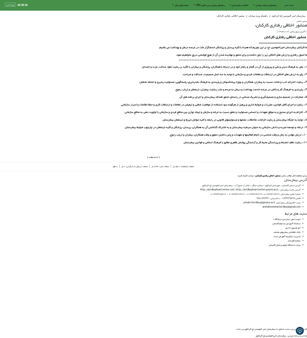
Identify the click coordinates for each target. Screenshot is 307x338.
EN (22, 5)
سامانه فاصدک (294, 241)
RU (26, 5)
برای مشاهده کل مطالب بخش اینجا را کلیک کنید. (272, 176)
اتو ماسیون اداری (293, 228)
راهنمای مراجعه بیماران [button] (266, 5)
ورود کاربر (10, 5)
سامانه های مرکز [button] (181, 5)
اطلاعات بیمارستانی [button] (240, 5)
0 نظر (115, 166)
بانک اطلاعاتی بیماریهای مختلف (287, 232)
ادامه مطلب (153, 157)
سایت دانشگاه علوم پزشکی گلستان (285, 245)
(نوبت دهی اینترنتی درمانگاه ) (287, 219)
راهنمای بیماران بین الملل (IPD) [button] (210, 5)
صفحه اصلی (289, 5)
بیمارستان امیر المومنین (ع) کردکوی (260, 329)
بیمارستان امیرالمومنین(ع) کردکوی (271, 336)
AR (19, 5)
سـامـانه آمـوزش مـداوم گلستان (286, 223)
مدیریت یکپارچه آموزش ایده (287, 236)
